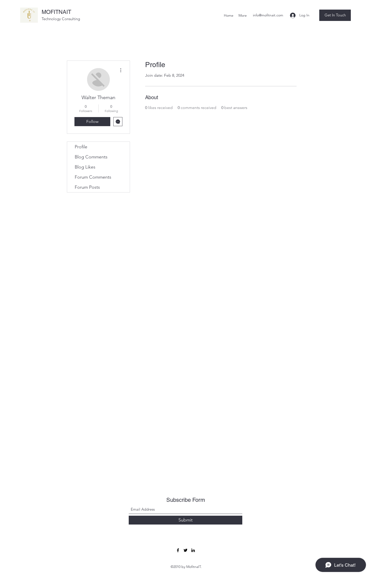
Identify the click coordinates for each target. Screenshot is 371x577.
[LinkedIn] (193, 550)
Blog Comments (91, 157)
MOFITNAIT (56, 12)
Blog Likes (85, 167)
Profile (81, 147)
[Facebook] (177, 550)
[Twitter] (185, 550)
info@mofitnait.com (268, 15)
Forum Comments (93, 177)
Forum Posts (87, 187)
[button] (335, 15)
